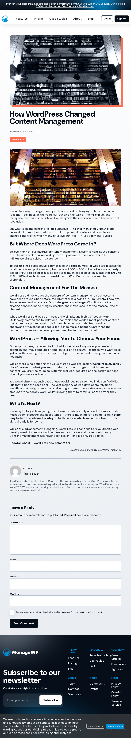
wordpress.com (69, 255)
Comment (16, 522)
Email (14, 576)
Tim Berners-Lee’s (102, 299)
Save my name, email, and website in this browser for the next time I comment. (58, 612)
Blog (91, 19)
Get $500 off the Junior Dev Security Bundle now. (80, 5)
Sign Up (122, 18)
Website (14, 594)
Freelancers (118, 664)
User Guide (97, 661)
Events (94, 689)
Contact (73, 689)
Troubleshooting (100, 655)
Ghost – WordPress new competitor (46, 443)
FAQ (92, 666)
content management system (68, 252)
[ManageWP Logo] (33, 652)
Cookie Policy (115, 694)
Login (107, 18)
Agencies (117, 669)
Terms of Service (117, 703)
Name (13, 559)
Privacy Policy (116, 685)
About (77, 19)
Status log (75, 694)
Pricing (38, 19)
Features (22, 19)
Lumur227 (116, 450)
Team (71, 684)
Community (97, 684)
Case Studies (58, 19)
